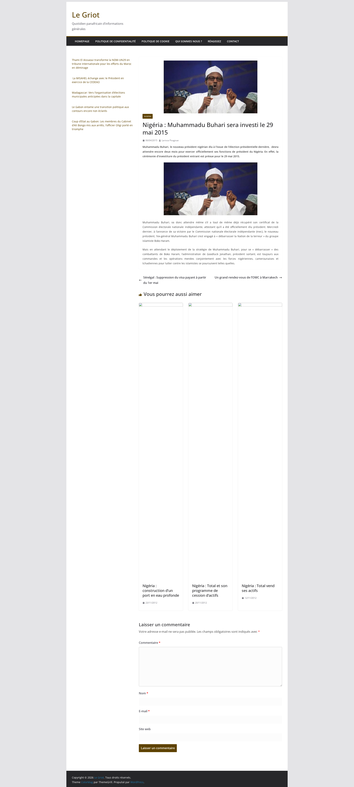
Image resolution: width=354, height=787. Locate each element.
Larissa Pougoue (170, 140)
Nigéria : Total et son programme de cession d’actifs (209, 590)
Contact (233, 41)
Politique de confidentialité (115, 41)
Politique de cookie (155, 41)
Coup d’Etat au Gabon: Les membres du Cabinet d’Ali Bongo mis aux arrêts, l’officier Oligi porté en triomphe (102, 125)
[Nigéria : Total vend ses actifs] (260, 305)
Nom (143, 693)
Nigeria (147, 116)
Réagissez (214, 41)
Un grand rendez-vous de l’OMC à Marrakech (246, 277)
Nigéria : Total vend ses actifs (258, 588)
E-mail (144, 711)
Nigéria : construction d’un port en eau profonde (161, 590)
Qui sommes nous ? (188, 41)
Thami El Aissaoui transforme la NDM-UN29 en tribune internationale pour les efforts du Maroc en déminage (101, 63)
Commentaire (149, 643)
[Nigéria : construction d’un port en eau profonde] (161, 305)
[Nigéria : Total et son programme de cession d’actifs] (210, 305)
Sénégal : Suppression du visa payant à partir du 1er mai (174, 280)
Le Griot (86, 15)
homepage (82, 41)
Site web (145, 729)
